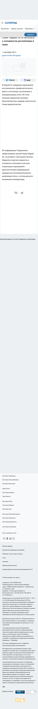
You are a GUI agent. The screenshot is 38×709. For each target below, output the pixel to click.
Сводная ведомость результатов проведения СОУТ (17, 569)
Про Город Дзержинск (9, 518)
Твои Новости (6, 496)
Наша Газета (6, 488)
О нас (4, 557)
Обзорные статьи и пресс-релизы (12, 554)
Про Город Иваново (8, 492)
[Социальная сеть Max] (28, 80)
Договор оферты (7, 546)
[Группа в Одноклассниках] (7, 538)
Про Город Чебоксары (8, 476)
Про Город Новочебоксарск (10, 480)
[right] (36, 29)
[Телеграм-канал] (10, 80)
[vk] (16, 192)
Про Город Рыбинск (8, 505)
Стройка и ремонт (17, 29)
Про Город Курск (7, 501)
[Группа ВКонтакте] (4, 538)
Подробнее (14, 640)
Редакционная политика (9, 565)
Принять (30, 35)
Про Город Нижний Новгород (11, 514)
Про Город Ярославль (8, 483)
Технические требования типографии (13, 550)
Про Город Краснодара (9, 526)
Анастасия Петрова (11, 55)
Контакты (5, 561)
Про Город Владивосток (9, 522)
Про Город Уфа (6, 509)
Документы (5, 29)
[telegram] (23, 192)
